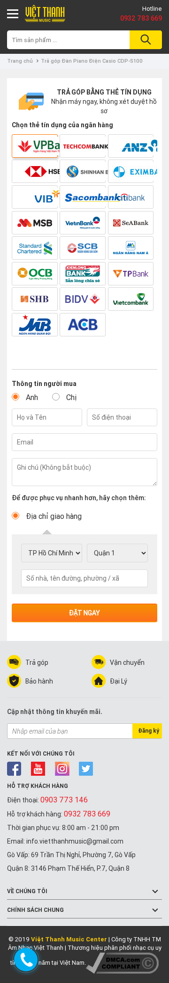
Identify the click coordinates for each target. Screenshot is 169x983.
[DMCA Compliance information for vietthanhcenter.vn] (122, 963)
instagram (62, 769)
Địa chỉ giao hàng (54, 516)
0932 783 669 (141, 18)
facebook (14, 769)
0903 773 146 (64, 799)
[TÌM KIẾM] (144, 39)
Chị (71, 397)
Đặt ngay (84, 613)
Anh (32, 397)
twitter (86, 769)
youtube (38, 769)
